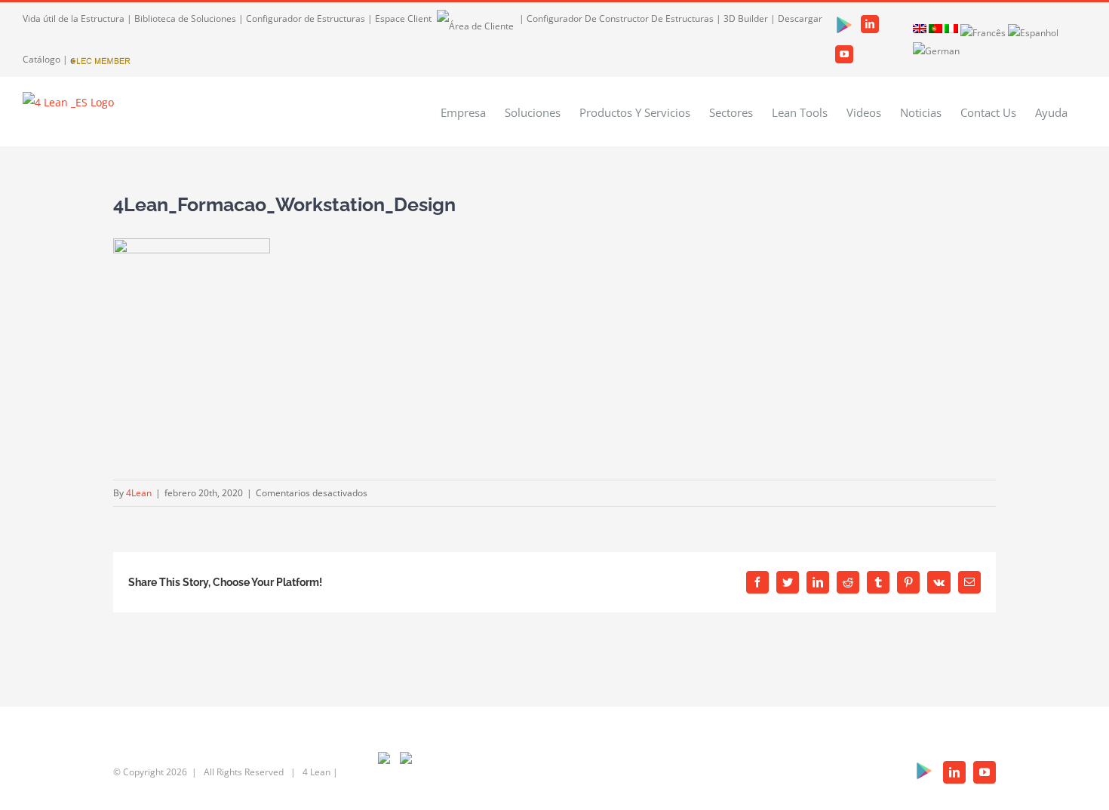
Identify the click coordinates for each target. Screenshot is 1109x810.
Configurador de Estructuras (305, 18)
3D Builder (745, 18)
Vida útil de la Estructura (73, 18)
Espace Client (404, 18)
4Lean (139, 492)
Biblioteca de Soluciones (185, 18)
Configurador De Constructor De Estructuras (620, 18)
